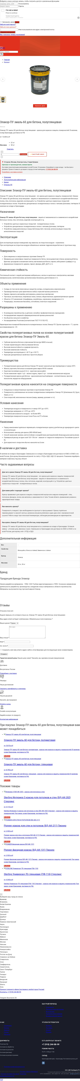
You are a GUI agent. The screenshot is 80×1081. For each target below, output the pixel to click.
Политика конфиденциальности (14, 1066)
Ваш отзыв (4, 638)
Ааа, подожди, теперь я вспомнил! (12, 35)
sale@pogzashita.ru (75, 1073)
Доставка (49, 1028)
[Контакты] (1, 58)
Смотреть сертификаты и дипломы (13, 689)
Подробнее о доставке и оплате (12, 172)
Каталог (6, 1028)
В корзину (23, 154)
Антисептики (50, 1011)
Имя (2, 642)
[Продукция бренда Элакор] (5, 117)
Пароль (21, 6)
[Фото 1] (3, 100)
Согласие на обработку (7, 1047)
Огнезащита (50, 1007)
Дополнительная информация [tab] (15, 180)
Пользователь (23, 4)
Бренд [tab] (6, 182)
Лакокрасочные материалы (55, 1009)
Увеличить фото (40, 106)
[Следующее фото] (77, 79)
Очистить (10, 149)
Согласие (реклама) (6, 1052)
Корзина (48, 1032)
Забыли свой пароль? (8, 24)
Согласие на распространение (9, 1055)
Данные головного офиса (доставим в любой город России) (22, 989)
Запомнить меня (8, 22)
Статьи (6, 1032)
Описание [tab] (7, 177)
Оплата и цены (5, 704)
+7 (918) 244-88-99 (52, 169)
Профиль (49, 1025)
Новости (6, 1030)
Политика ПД (4, 1044)
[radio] (13, 142)
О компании (8, 1025)
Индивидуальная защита (54, 1016)
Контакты (3, 992)
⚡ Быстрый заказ (37, 154)
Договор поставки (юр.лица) (10, 1074)
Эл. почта (4, 646)
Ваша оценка (5, 623)
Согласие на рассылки (6, 1049)
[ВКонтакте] (43, 1063)
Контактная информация (9, 719)
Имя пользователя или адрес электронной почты (36, 30)
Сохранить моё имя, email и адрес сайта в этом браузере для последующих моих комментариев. (37, 650)
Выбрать (7, 756)
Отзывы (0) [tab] (8, 185)
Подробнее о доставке (8, 673)
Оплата (48, 1030)
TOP (1, 1080)
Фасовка (3, 145)
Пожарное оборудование (54, 1014)
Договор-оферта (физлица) (29, 1071)
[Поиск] (1, 54)
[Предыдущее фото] (3, 79)
